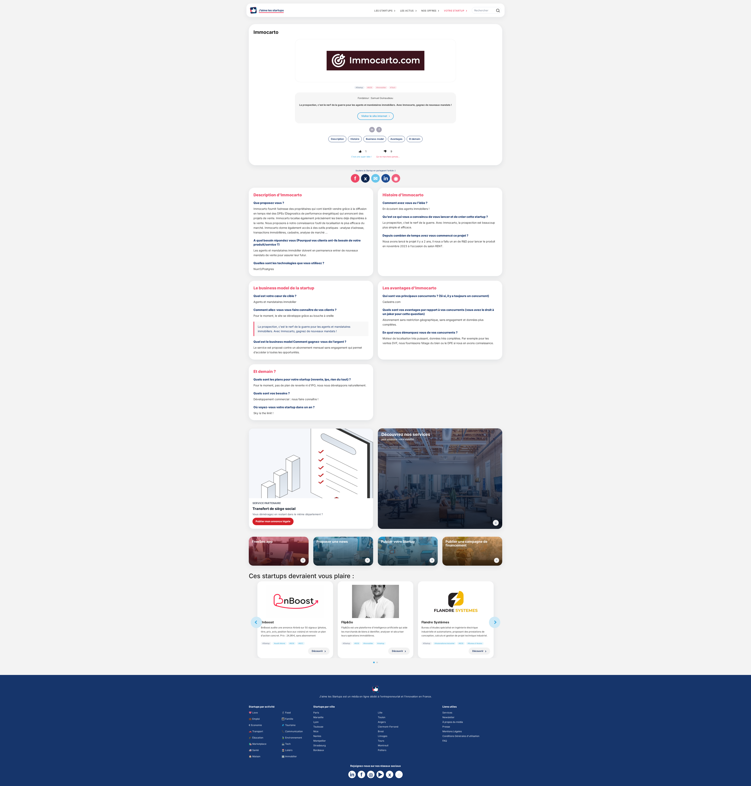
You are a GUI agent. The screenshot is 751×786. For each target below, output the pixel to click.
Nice (315, 731)
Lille (380, 712)
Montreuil (383, 745)
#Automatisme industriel (444, 643)
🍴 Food (286, 712)
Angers (382, 721)
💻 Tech (286, 743)
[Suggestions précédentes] (256, 622)
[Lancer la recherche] (497, 10)
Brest (381, 731)
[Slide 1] (374, 662)
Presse (446, 726)
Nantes (317, 736)
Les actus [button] (407, 10)
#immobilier (381, 87)
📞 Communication (292, 731)
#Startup (359, 87)
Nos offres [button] (428, 10)
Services (447, 712)
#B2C (300, 643)
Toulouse (318, 726)
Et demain (414, 138)
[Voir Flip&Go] (375, 601)
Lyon (316, 721)
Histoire (354, 138)
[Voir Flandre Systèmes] (456, 601)
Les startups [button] (383, 10)
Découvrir (317, 651)
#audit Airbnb (279, 643)
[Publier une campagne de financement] (496, 560)
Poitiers (382, 750)
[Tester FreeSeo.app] (302, 560)
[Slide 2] (377, 662)
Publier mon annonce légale (273, 521)
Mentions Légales (452, 731)
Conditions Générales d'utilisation (460, 736)
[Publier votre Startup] (432, 560)
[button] (360, 151)
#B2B (369, 87)
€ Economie (255, 725)
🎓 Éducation (256, 737)
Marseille (318, 717)
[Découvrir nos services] (496, 523)
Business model (375, 138)
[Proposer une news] (367, 560)
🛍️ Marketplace (257, 743)
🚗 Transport (256, 731)
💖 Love (253, 712)
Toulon (381, 717)
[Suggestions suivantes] (494, 622)
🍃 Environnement (292, 737)
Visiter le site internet (374, 116)
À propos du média (452, 721)
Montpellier (319, 740)
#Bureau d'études (475, 643)
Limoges (382, 736)
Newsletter (448, 717)
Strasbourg (319, 745)
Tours (381, 740)
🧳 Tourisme (289, 725)
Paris (316, 712)
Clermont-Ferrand (388, 726)
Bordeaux (318, 750)
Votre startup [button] (454, 10)
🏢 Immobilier (289, 756)
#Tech (392, 87)
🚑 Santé (254, 750)
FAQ (444, 740)
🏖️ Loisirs (287, 750)
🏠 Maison (254, 756)
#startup (380, 643)
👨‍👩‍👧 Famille (287, 718)
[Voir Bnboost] (295, 602)
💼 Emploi (254, 718)
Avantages (396, 138)
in (372, 129)
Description (337, 138)
